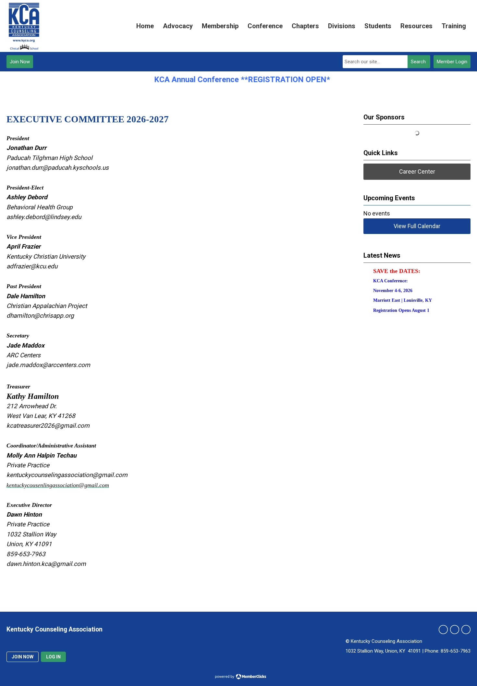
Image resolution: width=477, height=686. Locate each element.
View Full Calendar (417, 226)
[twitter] (443, 629)
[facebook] (466, 629)
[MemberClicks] (23, 26)
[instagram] (454, 629)
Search (418, 62)
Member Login (452, 62)
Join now (22, 656)
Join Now (20, 62)
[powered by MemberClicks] (238, 677)
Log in (53, 656)
